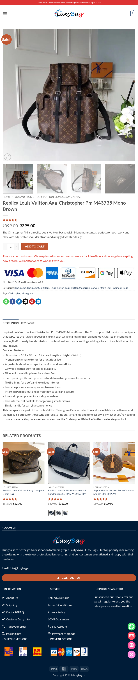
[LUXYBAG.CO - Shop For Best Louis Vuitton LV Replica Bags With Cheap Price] (69, 13)
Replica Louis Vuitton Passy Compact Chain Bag (23, 492)
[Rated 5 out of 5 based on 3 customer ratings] (69, 220)
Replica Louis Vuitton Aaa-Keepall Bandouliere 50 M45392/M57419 (67, 492)
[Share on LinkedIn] (38, 301)
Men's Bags (106, 287)
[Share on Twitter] (19, 301)
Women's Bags (120, 287)
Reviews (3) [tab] (28, 323)
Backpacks (20, 287)
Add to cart (35, 246)
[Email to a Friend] (25, 301)
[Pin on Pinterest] (32, 301)
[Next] (128, 95)
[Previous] (10, 95)
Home (6, 196)
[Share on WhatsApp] (6, 301)
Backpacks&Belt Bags (38, 287)
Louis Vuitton (23, 196)
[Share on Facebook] (12, 301)
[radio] (51, 513)
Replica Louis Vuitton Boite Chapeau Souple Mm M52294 (113, 492)
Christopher (14, 293)
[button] (5, 13)
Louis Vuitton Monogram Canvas (58, 196)
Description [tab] (11, 323)
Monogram (27, 293)
